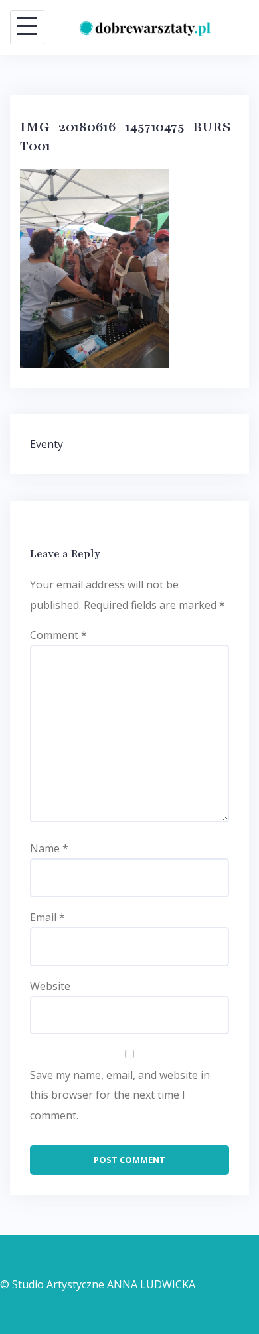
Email (47, 917)
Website (50, 986)
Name (49, 848)
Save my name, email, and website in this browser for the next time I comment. (120, 1095)
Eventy (46, 444)
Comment (58, 635)
